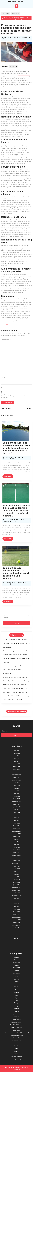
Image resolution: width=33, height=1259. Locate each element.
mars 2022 (17, 879)
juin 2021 (16, 901)
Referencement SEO (16, 1027)
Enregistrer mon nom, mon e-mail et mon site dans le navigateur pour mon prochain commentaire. (15, 395)
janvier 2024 (16, 828)
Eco (16, 1000)
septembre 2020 (16, 925)
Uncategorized (16, 1059)
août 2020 (17, 928)
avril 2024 (16, 820)
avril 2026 (16, 761)
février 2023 (16, 850)
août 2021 (17, 898)
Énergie (16, 1003)
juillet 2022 (17, 868)
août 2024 (17, 809)
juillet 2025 (17, 785)
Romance (16, 984)
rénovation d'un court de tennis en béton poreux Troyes (16, 1033)
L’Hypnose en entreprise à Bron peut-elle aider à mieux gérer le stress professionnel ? (16, 669)
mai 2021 (16, 903)
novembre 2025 (16, 774)
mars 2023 (17, 847)
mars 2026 (17, 764)
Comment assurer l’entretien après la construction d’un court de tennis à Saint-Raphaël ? (15, 573)
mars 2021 (17, 909)
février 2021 (16, 911)
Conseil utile (16, 1037)
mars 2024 (17, 823)
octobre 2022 (16, 860)
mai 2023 (16, 842)
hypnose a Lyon (16, 1014)
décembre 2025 (16, 772)
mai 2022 (16, 874)
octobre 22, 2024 (10, 582)
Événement (16, 967)
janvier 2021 (16, 914)
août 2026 (17, 750)
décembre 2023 (16, 831)
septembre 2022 (16, 863)
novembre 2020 (16, 920)
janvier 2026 (16, 769)
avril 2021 (16, 906)
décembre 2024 (16, 801)
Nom (3, 367)
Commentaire (6, 339)
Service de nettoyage (16, 1056)
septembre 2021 (16, 895)
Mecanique (16, 1042)
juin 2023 (16, 839)
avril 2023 (16, 844)
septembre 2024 (16, 807)
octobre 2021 (16, 893)
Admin (16, 37)
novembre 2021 (16, 890)
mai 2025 (16, 790)
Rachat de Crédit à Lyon (16, 1024)
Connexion (17, 942)
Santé (16, 1048)
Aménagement (16, 1040)
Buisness (16, 960)
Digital (16, 998)
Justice (16, 1053)
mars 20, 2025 (9, 457)
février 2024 (16, 825)
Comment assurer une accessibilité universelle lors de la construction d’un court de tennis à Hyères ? (16, 448)
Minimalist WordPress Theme (15, 1067)
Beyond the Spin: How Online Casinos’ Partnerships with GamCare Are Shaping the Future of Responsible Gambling (16, 681)
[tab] (16, 6)
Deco (16, 995)
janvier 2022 (16, 885)
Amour (16, 976)
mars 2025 (17, 796)
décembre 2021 (16, 887)
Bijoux (16, 990)
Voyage (16, 986)
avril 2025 (16, 793)
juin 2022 (16, 871)
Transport (16, 970)
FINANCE (16, 1011)
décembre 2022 (16, 855)
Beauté (16, 981)
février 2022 (16, 882)
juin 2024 (16, 815)
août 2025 (17, 782)
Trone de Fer (16, 1)
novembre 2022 (16, 858)
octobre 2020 (16, 922)
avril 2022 (16, 877)
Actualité (16, 957)
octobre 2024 (16, 804)
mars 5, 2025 (9, 519)
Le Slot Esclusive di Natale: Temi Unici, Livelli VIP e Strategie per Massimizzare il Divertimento (16, 643)
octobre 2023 (16, 836)
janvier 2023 (16, 852)
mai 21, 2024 (7, 37)
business (16, 992)
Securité (16, 1051)
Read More (8, 477)
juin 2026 (16, 756)
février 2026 (16, 766)
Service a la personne (16, 1035)
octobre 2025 (16, 777)
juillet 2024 (17, 812)
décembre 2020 (16, 917)
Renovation (16, 1030)
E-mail (3, 377)
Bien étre (16, 979)
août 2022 (17, 866)
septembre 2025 (16, 780)
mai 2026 (16, 758)
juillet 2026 (17, 753)
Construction (15, 13)
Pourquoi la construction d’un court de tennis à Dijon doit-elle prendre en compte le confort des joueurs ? (16, 510)
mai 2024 (16, 817)
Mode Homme (17, 1019)
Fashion (16, 1008)
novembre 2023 (16, 834)
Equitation (16, 1046)
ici (7, 324)
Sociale (17, 965)
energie (16, 1006)
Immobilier (16, 1016)
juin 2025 (16, 788)
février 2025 (16, 799)
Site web (4, 388)
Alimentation (16, 973)
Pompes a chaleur (16, 1022)
